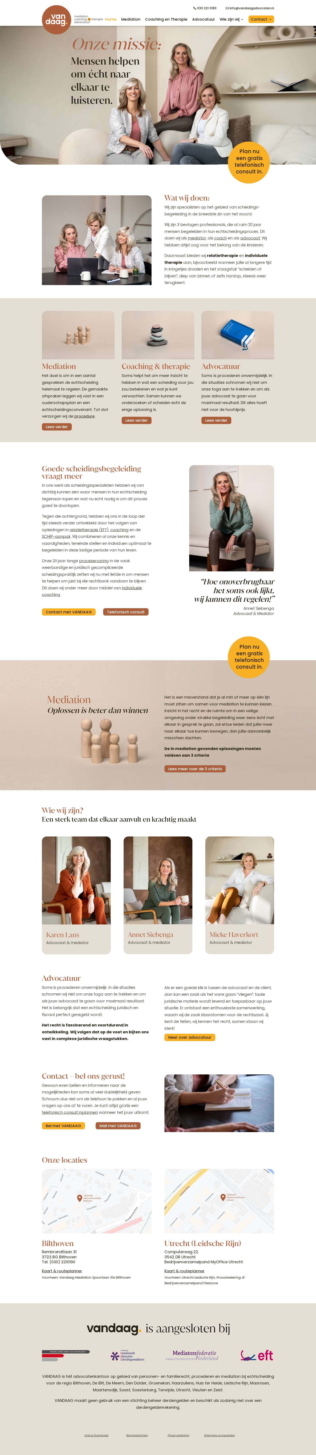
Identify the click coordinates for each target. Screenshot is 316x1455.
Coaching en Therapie (166, 19)
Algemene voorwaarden (219, 1435)
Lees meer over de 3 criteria (195, 768)
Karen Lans (62, 934)
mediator (197, 238)
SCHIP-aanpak (56, 536)
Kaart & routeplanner (62, 1271)
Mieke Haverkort (234, 934)
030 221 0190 (206, 8)
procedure (84, 416)
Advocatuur (203, 19)
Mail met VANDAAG (118, 1125)
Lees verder (57, 426)
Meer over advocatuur (189, 1037)
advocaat (250, 238)
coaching (119, 529)
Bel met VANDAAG (63, 1125)
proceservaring (94, 560)
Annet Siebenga (150, 934)
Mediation (130, 19)
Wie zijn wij (229, 19)
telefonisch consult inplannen (70, 1112)
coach (220, 238)
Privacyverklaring (178, 1435)
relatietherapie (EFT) (89, 529)
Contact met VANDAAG (69, 612)
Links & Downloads (96, 1435)
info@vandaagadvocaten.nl (252, 8)
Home (111, 19)
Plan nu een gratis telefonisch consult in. (249, 161)
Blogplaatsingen (137, 1435)
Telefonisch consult (126, 612)
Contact (259, 19)
